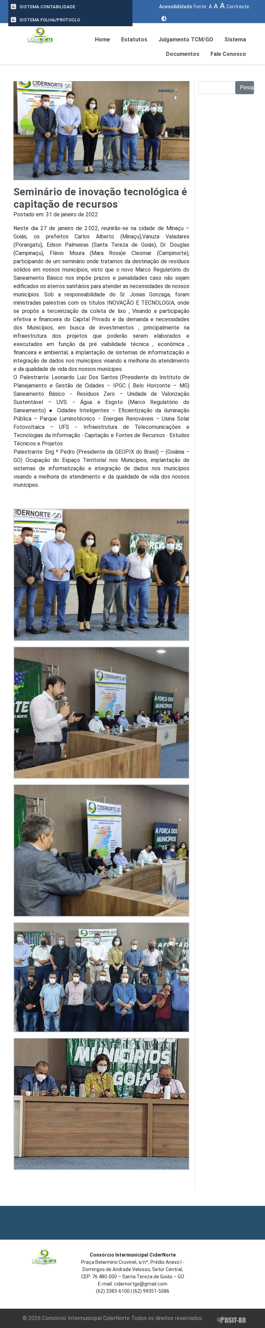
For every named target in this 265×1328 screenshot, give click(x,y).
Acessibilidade (175, 6)
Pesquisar (247, 87)
